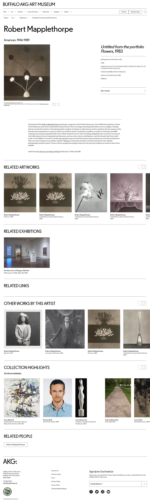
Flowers (67, 141)
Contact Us (54, 470)
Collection (23, 18)
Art (12, 11)
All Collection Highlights (12, 373)
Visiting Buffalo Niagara (59, 488)
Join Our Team (56, 474)
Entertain (45, 11)
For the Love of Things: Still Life (16, 270)
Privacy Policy (55, 481)
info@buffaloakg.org (10, 483)
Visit (4, 11)
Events (20, 11)
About (66, 11)
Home (6, 18)
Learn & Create (32, 11)
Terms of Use (55, 485)
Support (57, 11)
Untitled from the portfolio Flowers (44, 18)
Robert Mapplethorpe (38, 28)
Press (53, 478)
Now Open (6, 477)
